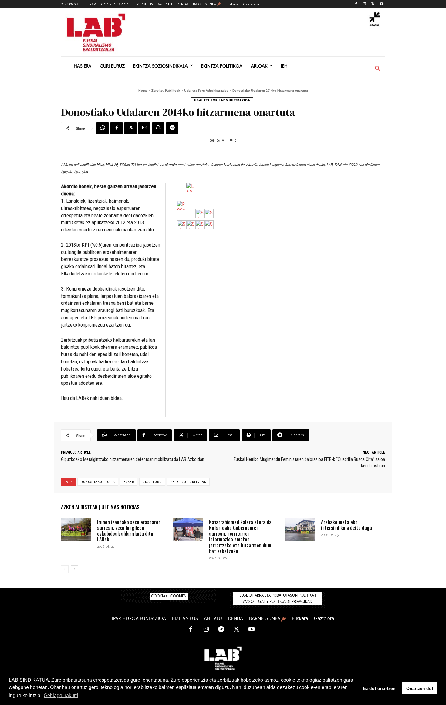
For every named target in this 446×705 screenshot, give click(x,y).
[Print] (158, 128)
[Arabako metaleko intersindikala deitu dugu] (300, 529)
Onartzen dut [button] (419, 688)
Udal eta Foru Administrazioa (206, 91)
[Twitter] (373, 4)
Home (142, 91)
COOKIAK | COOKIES (168, 596)
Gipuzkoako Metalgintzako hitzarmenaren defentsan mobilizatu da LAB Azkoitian (132, 459)
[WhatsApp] (102, 128)
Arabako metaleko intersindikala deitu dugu (346, 524)
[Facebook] (356, 4)
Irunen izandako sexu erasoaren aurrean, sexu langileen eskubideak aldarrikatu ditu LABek (129, 530)
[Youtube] (381, 4)
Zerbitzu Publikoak (165, 91)
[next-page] (74, 569)
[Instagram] (364, 4)
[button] (377, 69)
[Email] (144, 128)
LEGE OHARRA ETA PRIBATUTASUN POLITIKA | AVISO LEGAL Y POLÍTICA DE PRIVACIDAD (277, 599)
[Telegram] (172, 128)
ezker (128, 482)
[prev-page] (65, 569)
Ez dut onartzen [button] (379, 688)
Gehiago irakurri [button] (61, 695)
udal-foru (152, 482)
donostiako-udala (98, 482)
